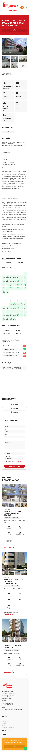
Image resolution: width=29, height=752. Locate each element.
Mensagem (6, 439)
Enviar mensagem (14, 466)
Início (3, 18)
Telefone (6, 434)
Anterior (8, 262)
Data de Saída (7, 456)
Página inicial (5, 721)
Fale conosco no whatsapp (25, 748)
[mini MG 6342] (14, 65)
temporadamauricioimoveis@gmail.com (12, 709)
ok (14, 746)
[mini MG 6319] (14, 59)
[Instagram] (3, 734)
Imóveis (9, 18)
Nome (5, 424)
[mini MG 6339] (23, 59)
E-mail (5, 429)
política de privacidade (17, 461)
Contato (4, 725)
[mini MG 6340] (6, 65)
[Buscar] (22, 7)
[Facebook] (5, 734)
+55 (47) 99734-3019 (7, 705)
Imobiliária (4, 723)
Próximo (20, 262)
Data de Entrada (7, 450)
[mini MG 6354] (6, 59)
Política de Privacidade (8, 727)
